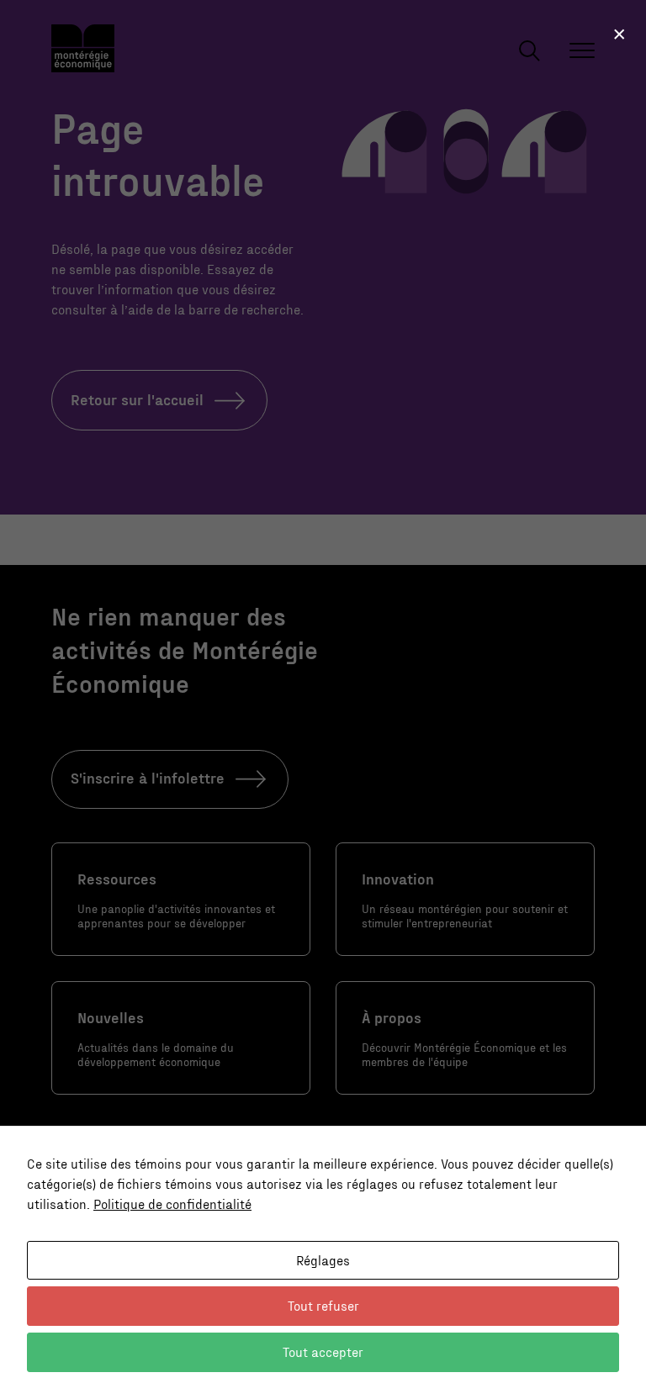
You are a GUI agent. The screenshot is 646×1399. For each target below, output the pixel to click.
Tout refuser (323, 1305)
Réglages (323, 1260)
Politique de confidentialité (172, 1204)
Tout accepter (323, 1351)
